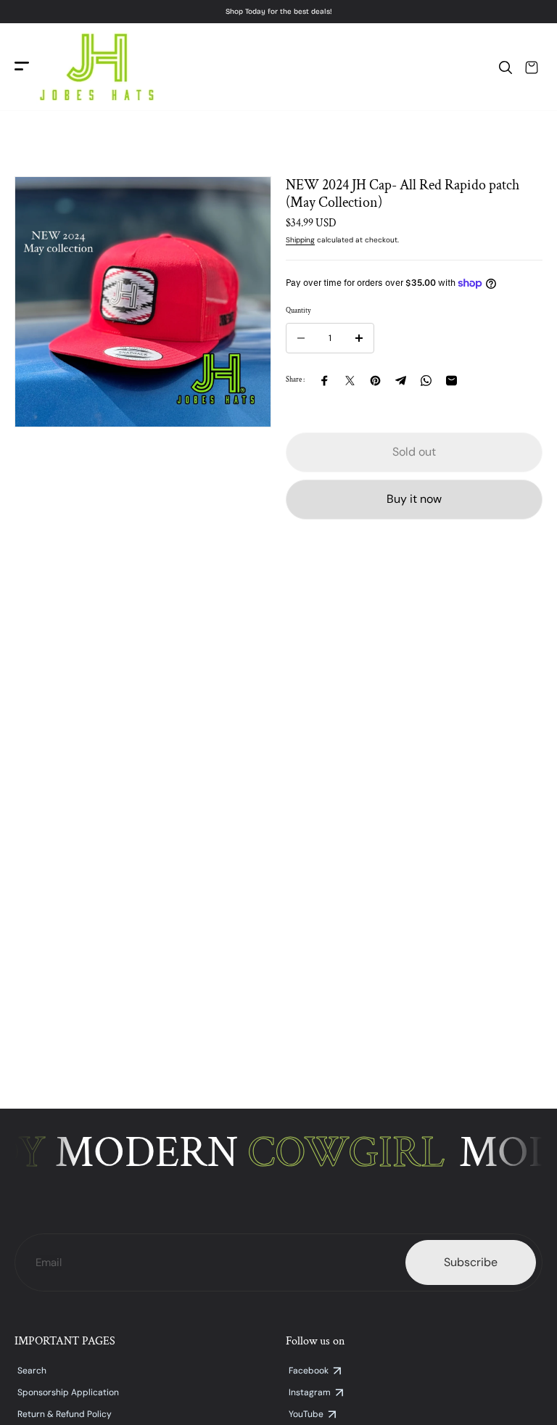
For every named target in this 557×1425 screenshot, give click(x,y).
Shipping (300, 240)
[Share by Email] (451, 380)
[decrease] (300, 338)
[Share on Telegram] (400, 380)
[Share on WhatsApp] (426, 380)
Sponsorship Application (68, 1392)
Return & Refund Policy (64, 1414)
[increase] (359, 338)
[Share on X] (350, 380)
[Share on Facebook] (324, 380)
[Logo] (96, 67)
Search (31, 1370)
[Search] (505, 67)
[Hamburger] (22, 67)
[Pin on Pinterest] (375, 380)
